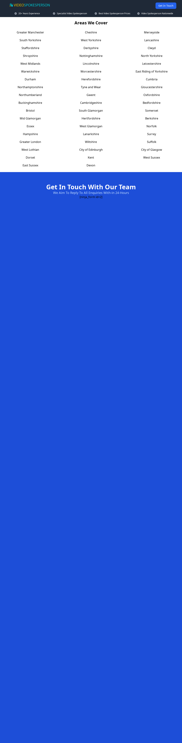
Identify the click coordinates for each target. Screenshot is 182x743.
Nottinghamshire (91, 56)
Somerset (151, 111)
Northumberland (30, 95)
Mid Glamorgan (30, 118)
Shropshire (30, 56)
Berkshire (151, 118)
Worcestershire (91, 71)
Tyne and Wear (91, 87)
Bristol (30, 111)
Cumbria (151, 79)
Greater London (30, 142)
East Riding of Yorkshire (152, 71)
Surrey (151, 134)
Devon (91, 165)
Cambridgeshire (91, 103)
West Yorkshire (91, 40)
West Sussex (151, 157)
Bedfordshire (151, 103)
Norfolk (151, 126)
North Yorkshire (151, 56)
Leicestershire (151, 64)
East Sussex (30, 165)
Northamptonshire (30, 87)
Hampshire (30, 134)
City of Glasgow (151, 150)
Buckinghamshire (30, 103)
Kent (91, 157)
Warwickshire (30, 71)
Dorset (30, 157)
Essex (30, 126)
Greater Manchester (30, 32)
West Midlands (30, 64)
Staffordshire (30, 48)
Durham (30, 79)
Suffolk (151, 142)
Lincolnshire (91, 64)
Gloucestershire (151, 87)
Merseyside (151, 32)
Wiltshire (91, 142)
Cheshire (91, 32)
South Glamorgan (91, 111)
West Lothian (30, 150)
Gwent (91, 95)
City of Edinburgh (91, 150)
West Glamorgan (91, 126)
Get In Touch (165, 5)
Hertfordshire (91, 118)
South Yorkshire (30, 40)
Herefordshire (91, 79)
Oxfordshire (151, 95)
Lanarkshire (91, 134)
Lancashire (151, 40)
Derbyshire (91, 48)
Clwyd (152, 48)
